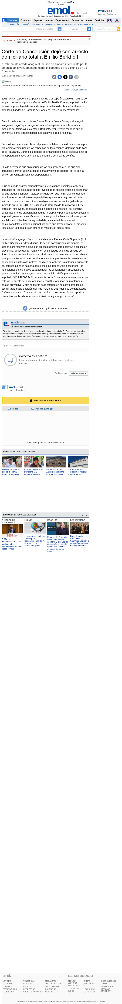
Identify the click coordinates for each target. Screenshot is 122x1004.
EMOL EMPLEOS (52, 986)
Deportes (38, 20)
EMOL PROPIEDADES (54, 984)
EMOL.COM (73, 986)
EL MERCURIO (74, 988)
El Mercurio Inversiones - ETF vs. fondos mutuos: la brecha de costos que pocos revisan (12, 544)
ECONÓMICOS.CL (108, 981)
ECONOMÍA (7, 984)
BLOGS (71, 991)
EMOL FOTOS (29, 989)
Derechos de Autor (24, 1001)
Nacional (13, 20)
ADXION (104, 984)
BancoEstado (77, 520)
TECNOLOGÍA (8, 992)
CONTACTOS (50, 989)
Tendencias (77, 20)
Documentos (37, 24)
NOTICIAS (7, 981)
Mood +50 (52, 520)
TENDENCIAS (28, 981)
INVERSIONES (90, 984)
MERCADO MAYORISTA (106, 990)
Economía (25, 20)
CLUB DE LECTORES (72, 982)
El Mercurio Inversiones (8, 521)
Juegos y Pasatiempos (66, 24)
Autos (89, 20)
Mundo (49, 20)
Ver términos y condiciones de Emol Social (45, 442)
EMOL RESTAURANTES (33, 992)
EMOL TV (27, 986)
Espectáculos (62, 20)
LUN (85, 986)
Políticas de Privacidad (42, 1001)
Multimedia (50, 24)
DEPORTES (7, 986)
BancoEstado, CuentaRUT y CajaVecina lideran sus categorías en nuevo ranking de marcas (80, 541)
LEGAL (71, 994)
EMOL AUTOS (50, 981)
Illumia (28, 520)
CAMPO (87, 981)
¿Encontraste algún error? (48, 308)
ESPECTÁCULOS (10, 989)
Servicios (99, 20)
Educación (25, 24)
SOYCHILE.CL (89, 992)
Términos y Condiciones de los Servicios (68, 1001)
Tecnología (14, 24)
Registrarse (112, 14)
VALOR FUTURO (108, 986)
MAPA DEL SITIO (51, 992)
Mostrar (61, 4)
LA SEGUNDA (89, 989)
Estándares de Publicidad (95, 1001)
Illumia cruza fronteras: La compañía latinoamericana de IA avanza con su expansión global (35, 541)
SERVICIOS (28, 984)
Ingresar (101, 14)
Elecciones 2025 (85, 24)
